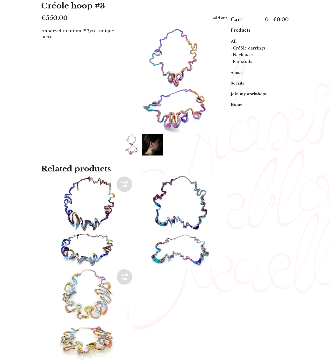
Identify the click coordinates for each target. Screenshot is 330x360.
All (234, 41)
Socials (237, 83)
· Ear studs (241, 61)
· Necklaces (242, 54)
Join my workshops (249, 94)
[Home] (260, 6)
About (236, 73)
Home (236, 104)
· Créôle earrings (248, 48)
